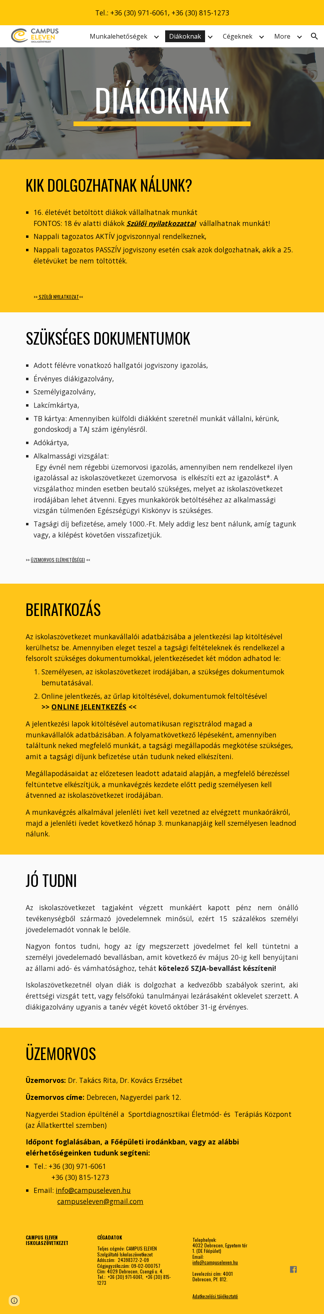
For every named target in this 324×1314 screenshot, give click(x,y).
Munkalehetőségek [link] (118, 36)
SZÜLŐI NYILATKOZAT (58, 296)
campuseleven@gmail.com (100, 1201)
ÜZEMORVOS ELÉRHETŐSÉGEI (58, 559)
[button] (314, 36)
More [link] (282, 36)
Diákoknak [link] (185, 36)
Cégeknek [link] (237, 36)
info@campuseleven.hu (93, 1190)
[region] (162, 12)
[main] (162, 103)
